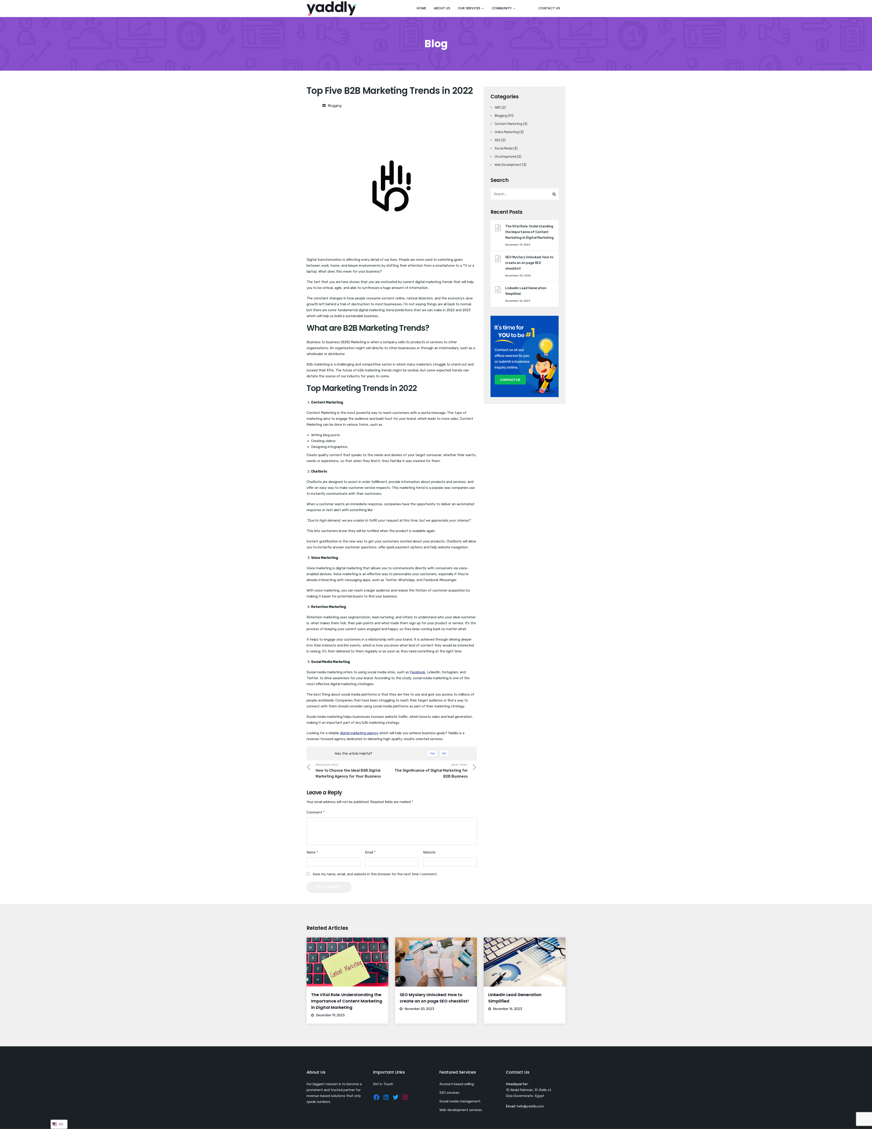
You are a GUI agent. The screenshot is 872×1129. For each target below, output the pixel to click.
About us (442, 8)
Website (429, 852)
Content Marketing (508, 124)
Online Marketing (507, 132)
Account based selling (456, 1084)
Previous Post (348, 770)
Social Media (504, 148)
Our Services (469, 8)
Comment (316, 812)
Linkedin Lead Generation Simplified (525, 291)
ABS (498, 107)
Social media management (460, 1101)
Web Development (508, 165)
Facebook (417, 672)
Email (370, 852)
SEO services (449, 1093)
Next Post (431, 770)
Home (421, 8)
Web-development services (460, 1110)
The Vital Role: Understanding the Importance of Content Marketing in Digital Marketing (529, 232)
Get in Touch (383, 1084)
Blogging (335, 106)
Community (502, 8)
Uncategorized (505, 157)
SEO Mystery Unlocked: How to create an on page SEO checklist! (529, 263)
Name (312, 852)
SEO (497, 140)
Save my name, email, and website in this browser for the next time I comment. (375, 874)
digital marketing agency (359, 733)
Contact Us (549, 8)
